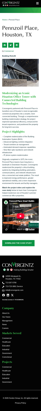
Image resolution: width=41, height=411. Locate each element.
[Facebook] (3, 295)
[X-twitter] (12, 295)
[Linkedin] (8, 295)
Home (4, 20)
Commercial (9, 51)
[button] (4, 45)
